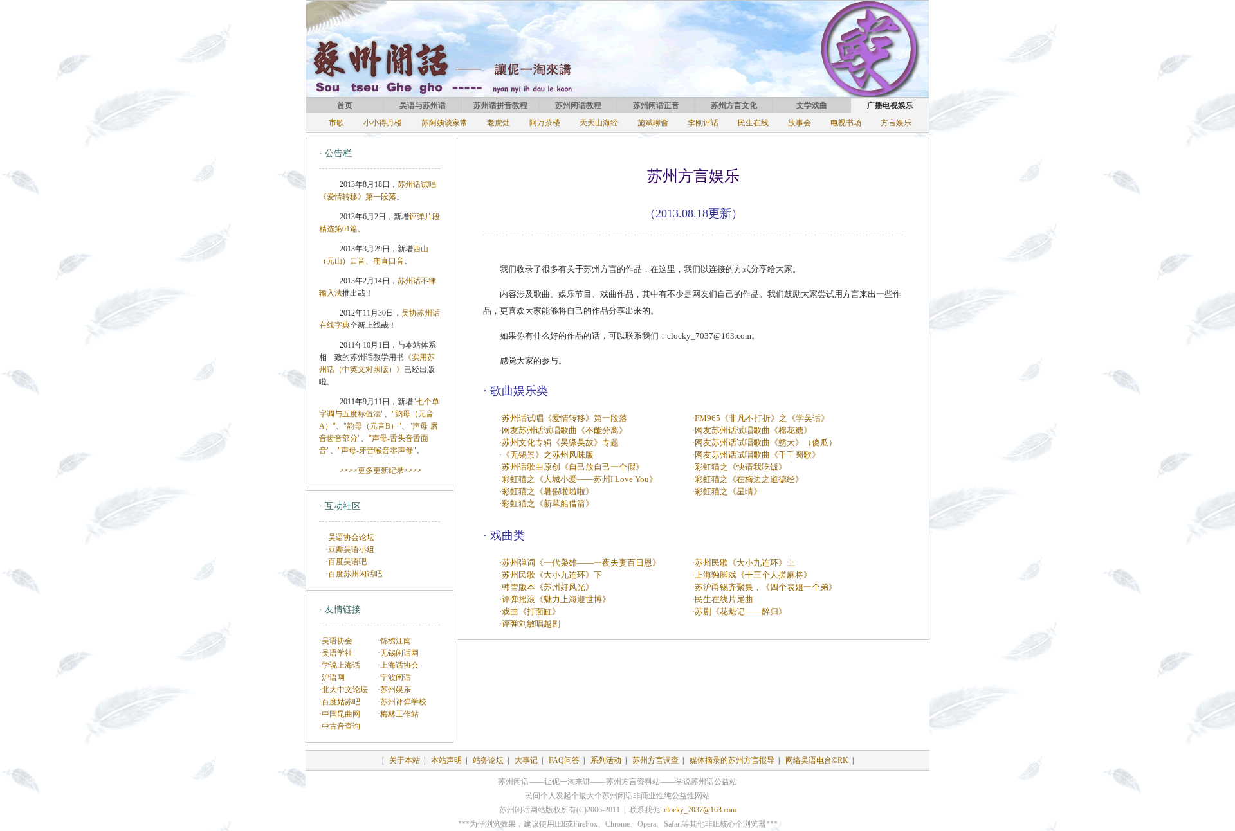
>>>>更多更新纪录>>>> (381, 470)
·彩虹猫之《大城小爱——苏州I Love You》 (578, 479)
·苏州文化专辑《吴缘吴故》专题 (559, 442)
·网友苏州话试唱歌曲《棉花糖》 (752, 430)
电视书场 (845, 122)
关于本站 (404, 760)
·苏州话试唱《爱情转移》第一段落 (563, 418)
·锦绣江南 (394, 640)
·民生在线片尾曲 (722, 599)
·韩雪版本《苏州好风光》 (546, 587)
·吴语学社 (335, 652)
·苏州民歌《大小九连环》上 (743, 562)
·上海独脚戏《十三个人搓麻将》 (752, 575)
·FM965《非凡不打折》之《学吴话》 (760, 418)
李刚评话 (703, 122)
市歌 (336, 122)
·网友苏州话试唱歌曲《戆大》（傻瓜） (764, 442)
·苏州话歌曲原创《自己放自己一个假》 (571, 467)
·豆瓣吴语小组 (349, 549)
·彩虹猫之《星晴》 (727, 491)
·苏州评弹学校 (402, 701)
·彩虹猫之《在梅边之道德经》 (747, 479)
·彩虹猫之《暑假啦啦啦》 (546, 491)
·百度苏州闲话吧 (353, 573)
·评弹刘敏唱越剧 (529, 624)
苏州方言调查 (655, 760)
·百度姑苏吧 (339, 701)
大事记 (526, 760)
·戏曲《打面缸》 (529, 611)
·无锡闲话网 (398, 652)
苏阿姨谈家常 (444, 122)
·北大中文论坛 (343, 689)
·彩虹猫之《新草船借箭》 (546, 503)
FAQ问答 (564, 760)
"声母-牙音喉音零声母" (377, 450)
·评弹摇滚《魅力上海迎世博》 (554, 599)
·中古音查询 (339, 726)
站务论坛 (488, 760)
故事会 (799, 122)
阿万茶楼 (544, 122)
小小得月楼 (382, 122)
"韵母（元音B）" (372, 426)
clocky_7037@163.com (700, 809)
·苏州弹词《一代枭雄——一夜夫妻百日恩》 (580, 562)
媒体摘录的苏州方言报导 (732, 760)
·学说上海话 (339, 665)
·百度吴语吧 (346, 561)
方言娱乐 (896, 122)
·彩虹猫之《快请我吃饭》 (739, 467)
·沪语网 (332, 677)
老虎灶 (498, 122)
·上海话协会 (398, 665)
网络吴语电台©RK (816, 760)
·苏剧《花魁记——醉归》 (739, 611)
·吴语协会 (335, 640)
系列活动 (605, 760)
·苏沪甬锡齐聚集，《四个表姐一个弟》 (764, 587)
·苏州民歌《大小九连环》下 (550, 575)
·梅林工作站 (398, 714)
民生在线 (753, 122)
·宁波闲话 (394, 677)
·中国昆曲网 (339, 714)
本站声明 (446, 760)
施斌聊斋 (652, 122)
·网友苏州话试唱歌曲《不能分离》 (563, 430)
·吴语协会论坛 (349, 537)
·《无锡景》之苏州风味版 (546, 455)
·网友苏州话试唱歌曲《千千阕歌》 (756, 455)
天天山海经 (599, 122)
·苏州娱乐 (394, 689)
